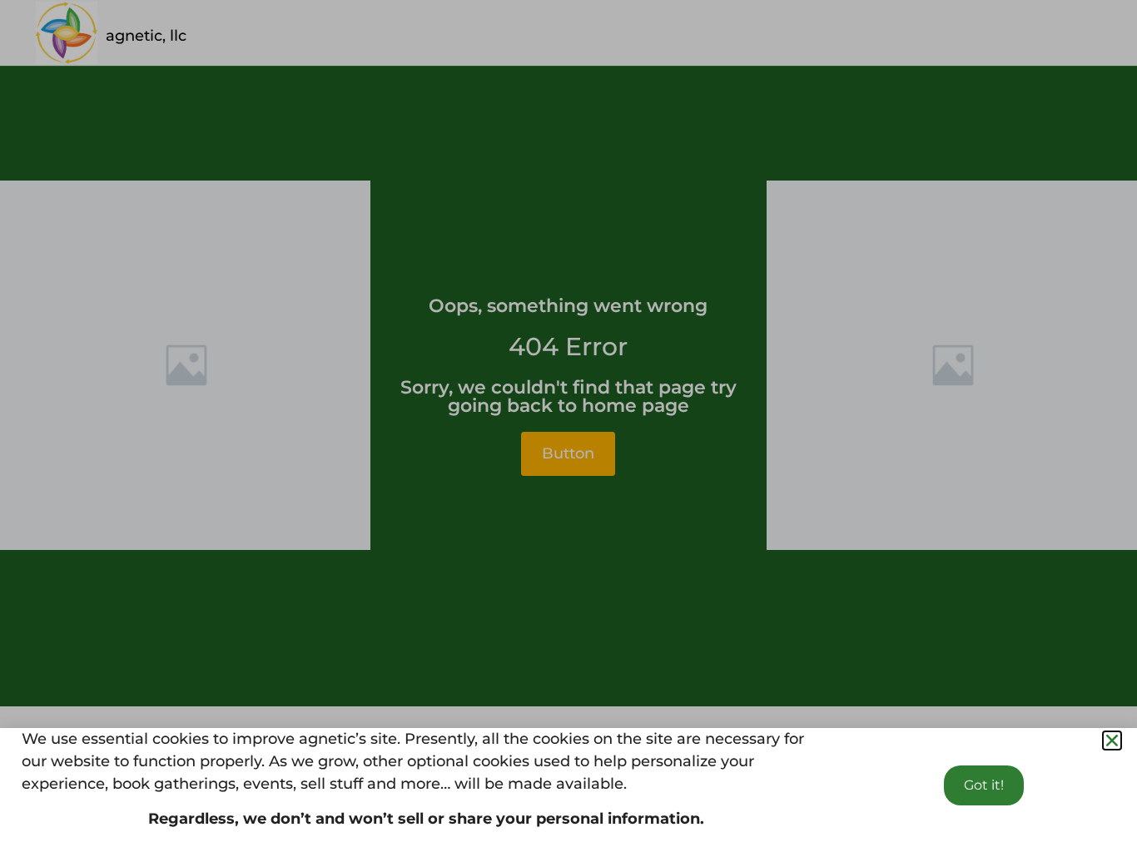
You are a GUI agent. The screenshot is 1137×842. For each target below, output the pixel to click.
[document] (568, 421)
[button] (1112, 740)
